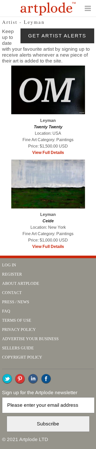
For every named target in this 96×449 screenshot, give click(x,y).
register (12, 274)
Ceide (48, 221)
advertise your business (30, 339)
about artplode (20, 283)
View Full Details (48, 152)
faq (6, 311)
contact (12, 292)
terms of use (16, 320)
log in (9, 265)
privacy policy (19, 329)
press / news (15, 302)
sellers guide (18, 348)
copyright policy (22, 357)
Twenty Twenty (48, 127)
